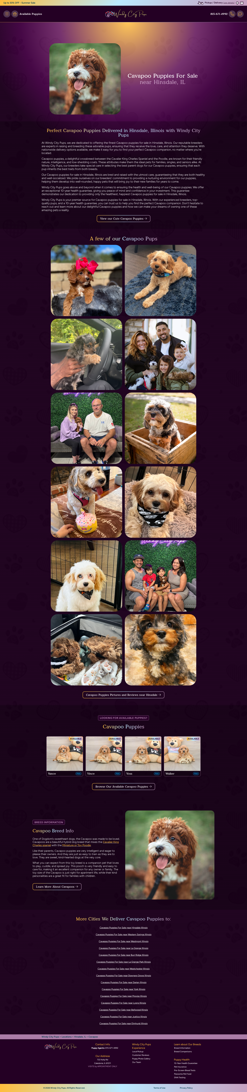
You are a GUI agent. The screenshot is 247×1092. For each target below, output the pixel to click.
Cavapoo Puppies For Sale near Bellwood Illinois (123, 1009)
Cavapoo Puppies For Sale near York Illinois (123, 989)
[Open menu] (6, 14)
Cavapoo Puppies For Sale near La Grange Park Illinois (123, 962)
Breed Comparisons (183, 1051)
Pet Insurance (180, 1067)
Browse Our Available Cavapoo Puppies (121, 786)
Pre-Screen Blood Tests (184, 1070)
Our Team (136, 1062)
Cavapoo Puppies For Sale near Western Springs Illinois (123, 934)
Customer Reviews (140, 1055)
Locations (66, 1036)
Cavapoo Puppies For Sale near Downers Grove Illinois (123, 975)
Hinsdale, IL (80, 1036)
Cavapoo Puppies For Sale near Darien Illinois (123, 982)
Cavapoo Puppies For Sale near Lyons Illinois (123, 1003)
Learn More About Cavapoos (55, 886)
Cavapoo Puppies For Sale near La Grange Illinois (123, 948)
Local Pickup (137, 1051)
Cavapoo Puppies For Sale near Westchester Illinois (124, 968)
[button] (237, 3)
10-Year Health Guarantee (185, 1063)
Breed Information (182, 1048)
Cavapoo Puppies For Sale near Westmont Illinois (123, 941)
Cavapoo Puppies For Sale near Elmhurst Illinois (123, 1023)
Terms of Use (159, 1088)
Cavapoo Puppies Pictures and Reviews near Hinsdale (122, 695)
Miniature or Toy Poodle (76, 845)
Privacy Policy (186, 1088)
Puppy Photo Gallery (141, 1058)
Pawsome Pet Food (182, 1074)
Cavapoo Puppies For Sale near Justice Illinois (123, 1016)
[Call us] (232, 14)
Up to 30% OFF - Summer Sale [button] (19, 2)
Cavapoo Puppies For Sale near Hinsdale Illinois (124, 927)
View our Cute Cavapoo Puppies (122, 218)
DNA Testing (179, 1077)
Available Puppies (30, 14)
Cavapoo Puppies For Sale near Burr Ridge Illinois (123, 955)
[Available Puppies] (14, 14)
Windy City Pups (50, 1036)
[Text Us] (240, 14)
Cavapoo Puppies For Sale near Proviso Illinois (123, 996)
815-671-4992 (219, 14)
